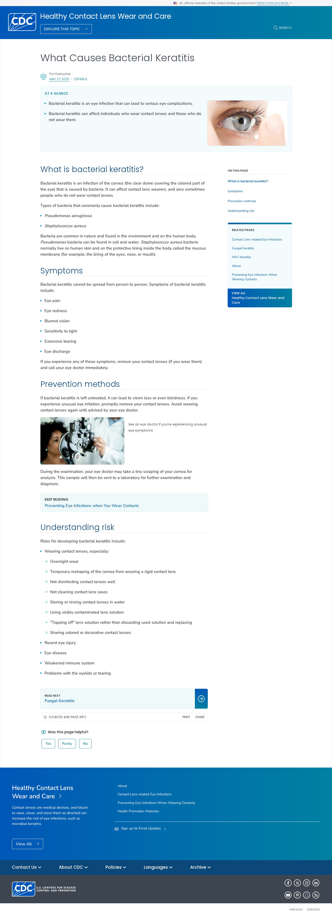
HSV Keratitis (241, 257)
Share (200, 717)
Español (81, 79)
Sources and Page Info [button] (67, 717)
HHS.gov (296, 909)
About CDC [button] (71, 867)
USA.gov (313, 909)
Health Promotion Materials (138, 811)
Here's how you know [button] (273, 3)
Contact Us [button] (25, 867)
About (236, 266)
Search (285, 27)
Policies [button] (114, 867)
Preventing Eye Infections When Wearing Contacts (254, 277)
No (85, 743)
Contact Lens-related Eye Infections (257, 239)
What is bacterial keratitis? (248, 181)
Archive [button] (198, 867)
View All (24, 844)
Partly (67, 743)
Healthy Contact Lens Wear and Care (105, 16)
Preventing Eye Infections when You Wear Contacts (92, 505)
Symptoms (235, 191)
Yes (48, 743)
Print (186, 717)
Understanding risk (241, 211)
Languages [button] (156, 867)
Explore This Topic (62, 29)
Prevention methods (242, 201)
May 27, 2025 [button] (59, 79)
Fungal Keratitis (243, 248)
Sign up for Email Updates (141, 828)
